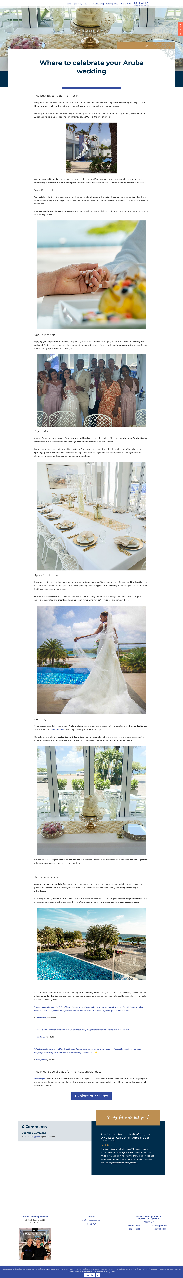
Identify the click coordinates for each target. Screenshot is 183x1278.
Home (68, 4)
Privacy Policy (89, 1275)
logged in (36, 1136)
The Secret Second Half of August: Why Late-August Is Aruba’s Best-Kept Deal (126, 1138)
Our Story (78, 4)
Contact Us (126, 4)
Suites (87, 4)
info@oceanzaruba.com (91, 1220)
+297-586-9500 (134, 1229)
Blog (116, 4)
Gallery (108, 4)
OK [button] (98, 1275)
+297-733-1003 (160, 1229)
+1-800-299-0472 (148, 1222)
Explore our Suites (91, 1096)
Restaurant (98, 4)
